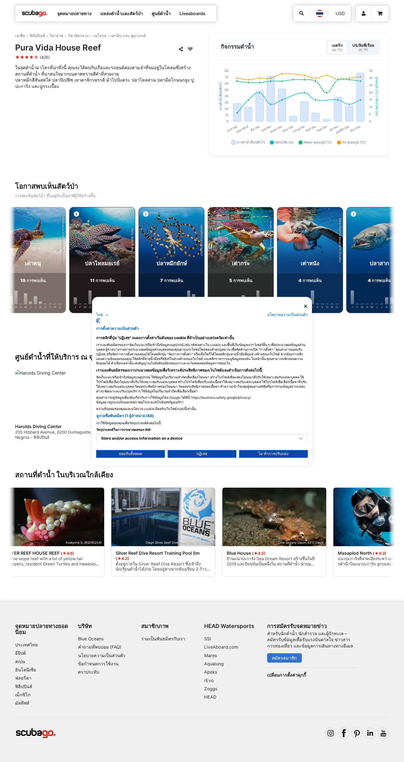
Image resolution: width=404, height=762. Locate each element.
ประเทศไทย (26, 644)
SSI (207, 638)
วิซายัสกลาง (78, 35)
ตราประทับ (88, 672)
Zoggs (210, 688)
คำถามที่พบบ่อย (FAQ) (99, 647)
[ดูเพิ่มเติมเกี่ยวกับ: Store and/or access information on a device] (301, 438)
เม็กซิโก (23, 694)
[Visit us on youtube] (383, 733)
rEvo (209, 680)
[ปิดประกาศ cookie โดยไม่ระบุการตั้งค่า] (305, 306)
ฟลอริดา (23, 678)
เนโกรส (99, 35)
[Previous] (17, 261)
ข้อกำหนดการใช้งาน (98, 663)
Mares (210, 655)
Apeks (210, 672)
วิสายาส (56, 35)
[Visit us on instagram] (330, 733)
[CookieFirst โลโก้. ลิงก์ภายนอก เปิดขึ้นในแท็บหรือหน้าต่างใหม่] (98, 320)
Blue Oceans (91, 638)
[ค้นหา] (301, 13)
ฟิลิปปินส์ (37, 35)
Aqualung (214, 663)
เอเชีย (20, 35)
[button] (102, 315)
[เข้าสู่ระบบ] (364, 13)
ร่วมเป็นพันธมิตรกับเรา (163, 638)
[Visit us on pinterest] (357, 733)
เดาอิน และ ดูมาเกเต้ (128, 35)
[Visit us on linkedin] (370, 733)
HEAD (210, 697)
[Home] (34, 13)
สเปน (20, 661)
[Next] (386, 261)
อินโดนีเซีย (25, 669)
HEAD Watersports (229, 626)
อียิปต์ (20, 653)
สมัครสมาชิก (284, 658)
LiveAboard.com (221, 647)
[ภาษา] (319, 13)
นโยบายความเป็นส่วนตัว (101, 655)
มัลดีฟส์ (22, 703)
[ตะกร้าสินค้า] (380, 13)
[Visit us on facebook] (343, 733)
